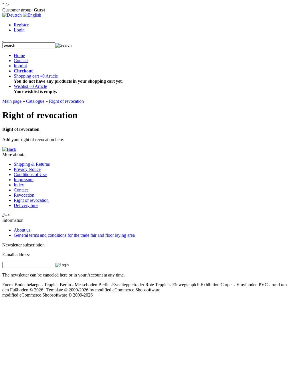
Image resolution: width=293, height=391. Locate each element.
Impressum (23, 179)
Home (19, 55)
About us (22, 230)
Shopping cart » (36, 76)
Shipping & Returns (32, 164)
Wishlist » (30, 86)
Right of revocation (31, 200)
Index (19, 184)
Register (21, 24)
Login (19, 29)
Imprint (20, 65)
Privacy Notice (27, 169)
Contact (21, 60)
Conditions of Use (30, 174)
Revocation (24, 195)
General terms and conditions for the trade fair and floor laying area (74, 235)
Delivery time (26, 205)
